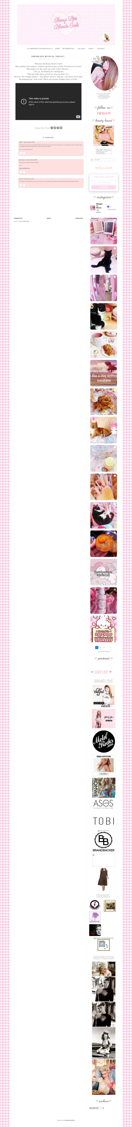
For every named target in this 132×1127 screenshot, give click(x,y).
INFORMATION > (68, 48)
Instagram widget (103, 651)
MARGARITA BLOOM (70, 1120)
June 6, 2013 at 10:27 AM (29, 178)
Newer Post (18, 218)
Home (49, 218)
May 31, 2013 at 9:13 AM (29, 142)
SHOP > (92, 48)
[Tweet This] (54, 129)
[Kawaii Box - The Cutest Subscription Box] (104, 938)
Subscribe (103, 187)
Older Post (79, 218)
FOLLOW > (82, 48)
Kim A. (21, 142)
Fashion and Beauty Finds (24, 168)
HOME (57, 48)
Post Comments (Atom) (24, 221)
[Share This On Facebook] (51, 129)
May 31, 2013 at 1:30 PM (32, 159)
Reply (22, 153)
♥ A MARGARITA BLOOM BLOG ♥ (40, 48)
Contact (101, 48)
